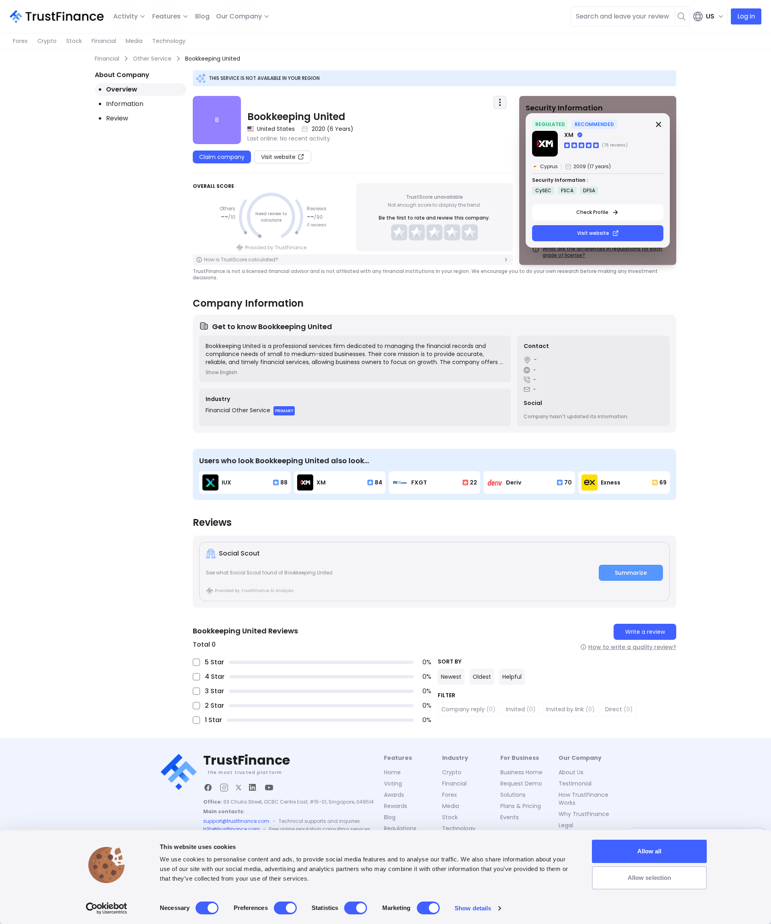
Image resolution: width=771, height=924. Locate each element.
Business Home (521, 772)
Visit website (593, 233)
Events (509, 817)
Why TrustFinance (584, 814)
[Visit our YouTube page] (269, 787)
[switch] (285, 908)
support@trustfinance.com (236, 821)
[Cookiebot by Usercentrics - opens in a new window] (106, 908)
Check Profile (592, 212)
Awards (394, 795)
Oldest (482, 677)
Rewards (395, 806)
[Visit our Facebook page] (208, 787)
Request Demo (521, 783)
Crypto (47, 41)
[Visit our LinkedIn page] (253, 787)
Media (134, 41)
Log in (746, 16)
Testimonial (575, 783)
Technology (169, 41)
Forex (20, 41)
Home (392, 772)
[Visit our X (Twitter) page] (238, 787)
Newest (451, 677)
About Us (571, 772)
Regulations (400, 828)
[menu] (500, 102)
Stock (74, 41)
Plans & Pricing (520, 806)
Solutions (513, 795)
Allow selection (649, 877)
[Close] (658, 124)
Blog (202, 16)
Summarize (631, 573)
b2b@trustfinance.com (231, 829)
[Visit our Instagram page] (224, 787)
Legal (566, 825)
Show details (473, 908)
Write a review (645, 632)
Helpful (512, 677)
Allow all (649, 851)
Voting (393, 783)
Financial (104, 41)
